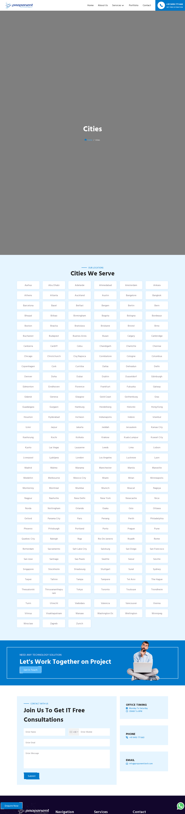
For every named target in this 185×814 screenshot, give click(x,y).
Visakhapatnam (54, 613)
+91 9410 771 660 (136, 737)
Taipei (28, 579)
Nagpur (28, 498)
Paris (79, 518)
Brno (156, 325)
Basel (54, 305)
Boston (28, 325)
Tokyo (79, 589)
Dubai (80, 376)
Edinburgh (156, 376)
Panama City (54, 518)
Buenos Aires (80, 336)
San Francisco (157, 549)
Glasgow (79, 396)
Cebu (79, 346)
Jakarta (79, 427)
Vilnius (28, 613)
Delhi (157, 366)
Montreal (54, 488)
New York (105, 498)
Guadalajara (28, 407)
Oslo (131, 508)
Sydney (157, 569)
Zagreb (54, 623)
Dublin (105, 376)
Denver (28, 376)
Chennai (157, 346)
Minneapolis (156, 478)
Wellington (131, 613)
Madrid (28, 467)
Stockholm (54, 569)
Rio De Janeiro (105, 538)
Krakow (105, 437)
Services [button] (116, 5)
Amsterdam (131, 285)
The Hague (157, 579)
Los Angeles (105, 457)
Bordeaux (157, 315)
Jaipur (54, 427)
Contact (147, 5)
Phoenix (28, 528)
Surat (131, 569)
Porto (105, 528)
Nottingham (54, 508)
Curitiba (79, 366)
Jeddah (105, 427)
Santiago (54, 559)
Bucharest (28, 336)
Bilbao (54, 315)
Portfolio (133, 5)
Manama (79, 467)
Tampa (79, 579)
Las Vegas (54, 447)
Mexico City (79, 478)
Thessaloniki (28, 589)
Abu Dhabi (54, 285)
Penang (105, 518)
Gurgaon (54, 407)
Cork (54, 366)
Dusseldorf (131, 376)
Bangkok (156, 295)
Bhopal (28, 315)
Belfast (79, 305)
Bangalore (131, 295)
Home (90, 5)
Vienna (156, 603)
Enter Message (32, 753)
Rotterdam (28, 549)
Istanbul (157, 417)
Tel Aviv (131, 579)
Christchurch (54, 356)
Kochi (54, 437)
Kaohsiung (28, 437)
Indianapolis (105, 417)
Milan (131, 478)
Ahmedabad (105, 285)
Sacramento (54, 549)
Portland (79, 528)
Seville (156, 559)
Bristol (131, 325)
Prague (131, 528)
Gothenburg (131, 396)
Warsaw (80, 613)
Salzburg (105, 549)
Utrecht (54, 603)
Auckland (80, 295)
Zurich (79, 623)
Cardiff (54, 346)
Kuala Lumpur (131, 437)
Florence (79, 386)
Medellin (28, 478)
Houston (28, 417)
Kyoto (28, 447)
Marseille (157, 467)
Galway (157, 386)
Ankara (156, 285)
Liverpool (28, 457)
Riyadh (131, 538)
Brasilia (54, 325)
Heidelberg (105, 407)
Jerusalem (131, 427)
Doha (54, 376)
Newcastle (131, 498)
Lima (131, 447)
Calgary (131, 336)
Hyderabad (54, 417)
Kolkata (80, 437)
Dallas (105, 366)
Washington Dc (105, 613)
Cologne (131, 356)
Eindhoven (54, 386)
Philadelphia (156, 518)
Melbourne (54, 478)
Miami (105, 478)
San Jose (28, 559)
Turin (28, 603)
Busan (105, 336)
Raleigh (54, 538)
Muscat (131, 488)
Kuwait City (157, 437)
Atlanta (54, 295)
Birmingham (79, 315)
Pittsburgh (53, 528)
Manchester (105, 467)
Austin (105, 295)
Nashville (54, 498)
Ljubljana (54, 457)
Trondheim (157, 589)
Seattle (105, 559)
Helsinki (131, 407)
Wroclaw (28, 623)
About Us (103, 5)
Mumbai (79, 488)
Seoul (131, 559)
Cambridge (157, 336)
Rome (157, 538)
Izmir (28, 427)
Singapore (28, 569)
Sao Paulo (80, 559)
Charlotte (131, 346)
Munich (105, 488)
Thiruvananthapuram (54, 591)
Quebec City (28, 538)
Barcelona (28, 305)
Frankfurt (105, 386)
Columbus (157, 356)
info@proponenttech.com (141, 763)
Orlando (80, 508)
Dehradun (131, 366)
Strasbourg (79, 569)
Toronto (105, 589)
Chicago (28, 356)
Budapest (54, 336)
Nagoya (157, 488)
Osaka (105, 508)
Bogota (105, 315)
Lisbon (156, 447)
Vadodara (80, 603)
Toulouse (131, 589)
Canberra (28, 346)
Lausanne (80, 447)
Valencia (105, 603)
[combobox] (74, 732)
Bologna (131, 315)
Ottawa (157, 508)
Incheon (79, 417)
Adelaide (79, 285)
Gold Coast (105, 396)
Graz (157, 396)
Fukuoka (131, 386)
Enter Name (31, 731)
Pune (157, 528)
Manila (131, 467)
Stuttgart (105, 569)
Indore (131, 417)
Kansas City (157, 427)
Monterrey (28, 488)
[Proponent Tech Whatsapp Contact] (180, 806)
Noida (28, 508)
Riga (79, 538)
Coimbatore (105, 356)
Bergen (105, 305)
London (80, 457)
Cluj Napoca (79, 356)
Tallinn (54, 579)
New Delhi (79, 498)
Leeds (105, 447)
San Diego (131, 549)
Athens (28, 295)
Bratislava (80, 325)
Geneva (54, 396)
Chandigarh (105, 346)
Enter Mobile (86, 731)
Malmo (53, 467)
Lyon (156, 457)
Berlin (131, 305)
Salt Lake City (80, 549)
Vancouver (131, 603)
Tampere (105, 579)
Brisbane (105, 325)
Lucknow (131, 457)
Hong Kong (157, 407)
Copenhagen (28, 366)
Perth (131, 518)
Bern (156, 305)
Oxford (28, 518)
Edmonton (28, 386)
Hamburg (79, 407)
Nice (156, 498)
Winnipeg (157, 613)
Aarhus (28, 285)
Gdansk (28, 396)
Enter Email (30, 742)
